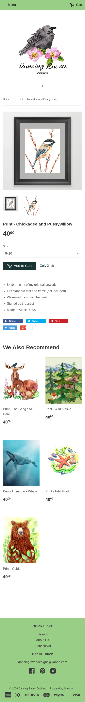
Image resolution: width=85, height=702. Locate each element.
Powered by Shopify (61, 688)
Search (43, 634)
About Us (42, 640)
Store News (42, 646)
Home (6, 99)
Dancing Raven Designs (32, 688)
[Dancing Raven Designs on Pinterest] (42, 672)
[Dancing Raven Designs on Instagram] (53, 672)
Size (5, 246)
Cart (78, 4)
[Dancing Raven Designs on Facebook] (32, 672)
